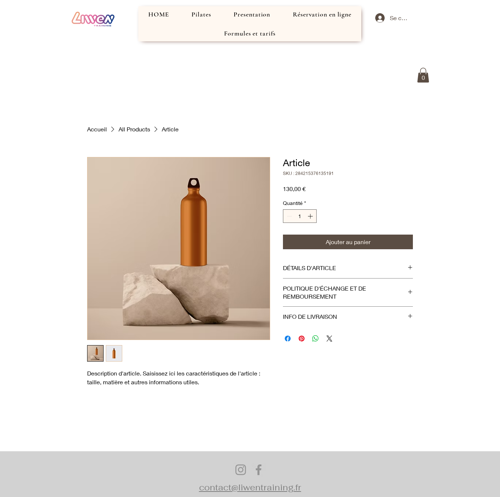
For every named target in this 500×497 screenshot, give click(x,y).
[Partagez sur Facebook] (287, 338)
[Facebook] (258, 470)
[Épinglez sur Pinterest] (301, 338)
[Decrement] (288, 216)
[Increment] (311, 216)
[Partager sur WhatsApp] (315, 338)
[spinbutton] (299, 216)
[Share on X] (329, 338)
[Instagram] (241, 470)
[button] (423, 75)
